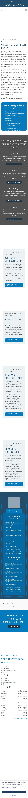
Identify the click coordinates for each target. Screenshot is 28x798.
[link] (11, 1)
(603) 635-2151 (19, 6)
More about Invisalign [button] (14, 164)
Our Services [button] (14, 626)
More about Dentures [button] (14, 219)
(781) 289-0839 (9, 6)
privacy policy (8, 787)
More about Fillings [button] (14, 200)
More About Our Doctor (12, 285)
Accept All (14, 792)
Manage (14, 795)
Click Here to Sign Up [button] (14, 511)
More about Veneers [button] (14, 182)
